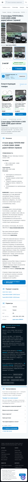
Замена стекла (18, 452)
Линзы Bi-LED (4, 457)
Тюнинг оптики (18, 459)
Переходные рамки (5, 454)
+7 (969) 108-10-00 (7, 431)
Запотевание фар (19, 456)
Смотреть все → (23, 84)
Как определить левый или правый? (11, 406)
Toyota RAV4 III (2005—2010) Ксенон (11, 297)
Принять (22, 474)
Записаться (22, 76)
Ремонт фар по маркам (6, 465)
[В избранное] (11, 92)
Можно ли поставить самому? (10, 410)
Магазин (9, 12)
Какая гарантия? (6, 414)
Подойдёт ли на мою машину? (10, 398)
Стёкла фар (15, 7)
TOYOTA (23, 12)
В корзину (19, 68)
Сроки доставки (6, 417)
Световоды (3, 456)
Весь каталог (4, 459)
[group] (7, 102)
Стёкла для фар (16, 12)
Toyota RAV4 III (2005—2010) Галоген (11, 294)
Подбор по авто (6, 7)
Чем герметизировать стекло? (10, 421)
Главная (4, 12)
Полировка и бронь (19, 457)
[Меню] (2, 2)
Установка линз (18, 454)
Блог (2, 467)
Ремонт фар (17, 450)
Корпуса (22, 7)
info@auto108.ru (18, 467)
